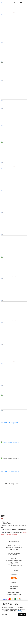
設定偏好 (4, 614)
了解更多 (20, 611)
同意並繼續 (22, 614)
